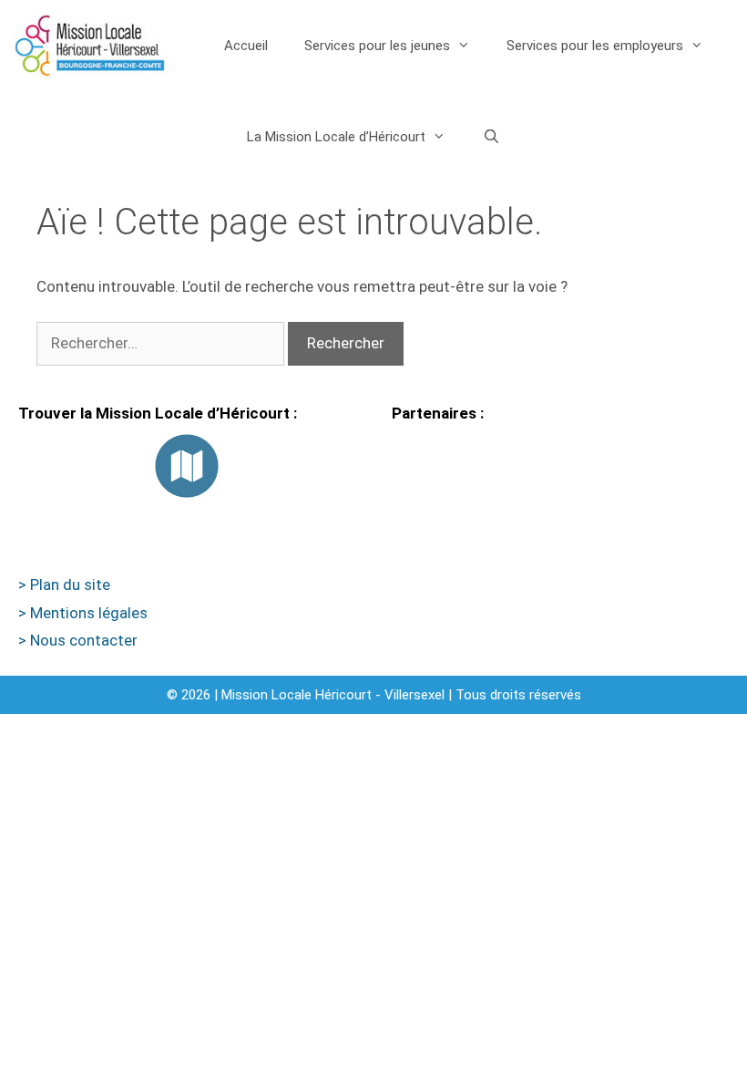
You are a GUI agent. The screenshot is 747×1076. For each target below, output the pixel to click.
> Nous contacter (78, 640)
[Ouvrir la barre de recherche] (490, 136)
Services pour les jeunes (377, 45)
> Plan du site (64, 584)
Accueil (246, 45)
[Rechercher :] (162, 343)
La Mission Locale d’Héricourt (336, 137)
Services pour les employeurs (595, 45)
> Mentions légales (83, 613)
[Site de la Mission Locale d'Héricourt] (89, 45)
